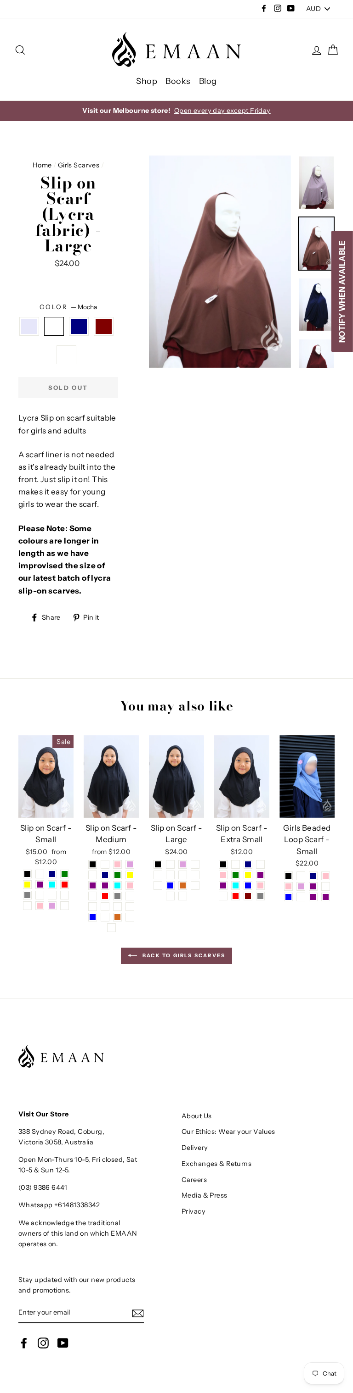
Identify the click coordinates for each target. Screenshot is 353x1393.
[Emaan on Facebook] (23, 1342)
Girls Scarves (79, 165)
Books (177, 81)
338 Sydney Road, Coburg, (61, 1131)
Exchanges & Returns (216, 1164)
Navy (79, 326)
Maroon (104, 326)
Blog (208, 81)
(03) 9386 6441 (42, 1187)
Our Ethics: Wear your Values (228, 1131)
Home (42, 165)
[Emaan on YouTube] (62, 1342)
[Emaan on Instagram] (43, 1342)
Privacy (193, 1211)
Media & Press (205, 1195)
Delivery (195, 1147)
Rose (66, 354)
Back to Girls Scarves (183, 955)
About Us (196, 1116)
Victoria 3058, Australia (55, 1142)
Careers (194, 1180)
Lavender (29, 326)
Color (68, 307)
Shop (146, 81)
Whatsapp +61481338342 (59, 1205)
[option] (176, 110)
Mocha (54, 326)
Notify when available (342, 291)
